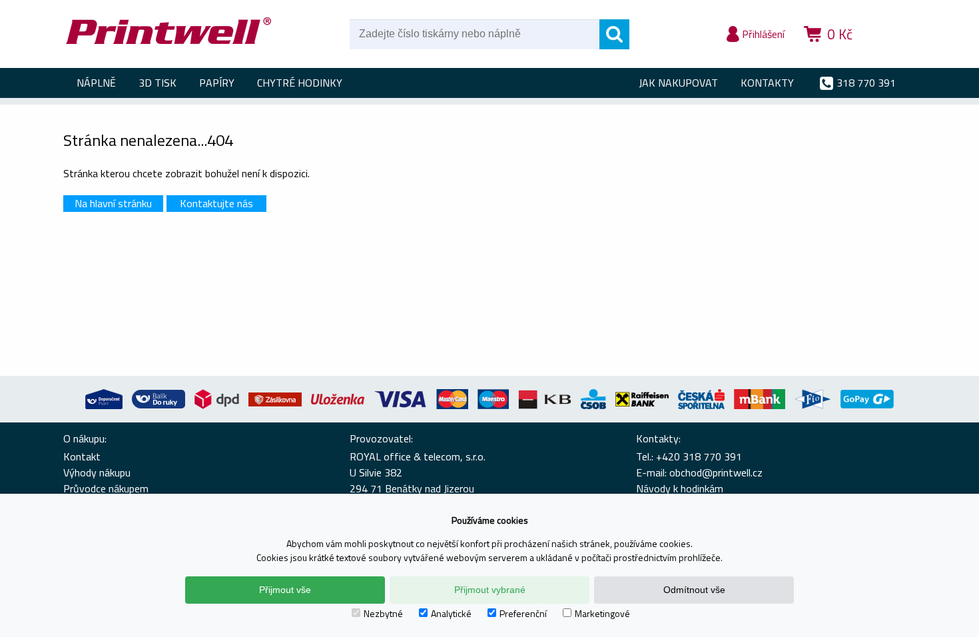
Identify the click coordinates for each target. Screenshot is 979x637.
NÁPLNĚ (96, 83)
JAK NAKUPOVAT (678, 83)
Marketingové (602, 613)
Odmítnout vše (694, 589)
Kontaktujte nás (216, 203)
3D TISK (157, 83)
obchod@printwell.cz (716, 472)
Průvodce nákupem (106, 488)
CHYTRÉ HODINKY (299, 83)
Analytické (451, 613)
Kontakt (82, 456)
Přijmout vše (285, 589)
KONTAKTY (767, 83)
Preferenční (523, 613)
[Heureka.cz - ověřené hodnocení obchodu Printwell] (890, 53)
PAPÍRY (216, 83)
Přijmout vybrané (489, 589)
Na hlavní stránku (113, 203)
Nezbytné (383, 613)
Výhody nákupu (97, 472)
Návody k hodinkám (679, 488)
